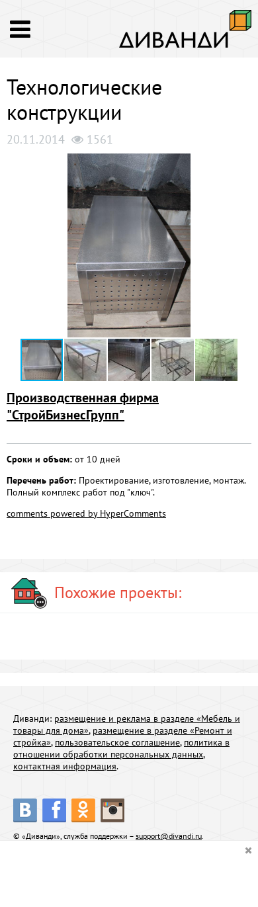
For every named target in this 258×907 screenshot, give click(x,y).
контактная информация (64, 766)
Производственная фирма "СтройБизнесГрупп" (83, 406)
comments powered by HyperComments (86, 513)
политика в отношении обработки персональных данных (121, 748)
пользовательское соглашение (117, 742)
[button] (239, 165)
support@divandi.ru (169, 836)
